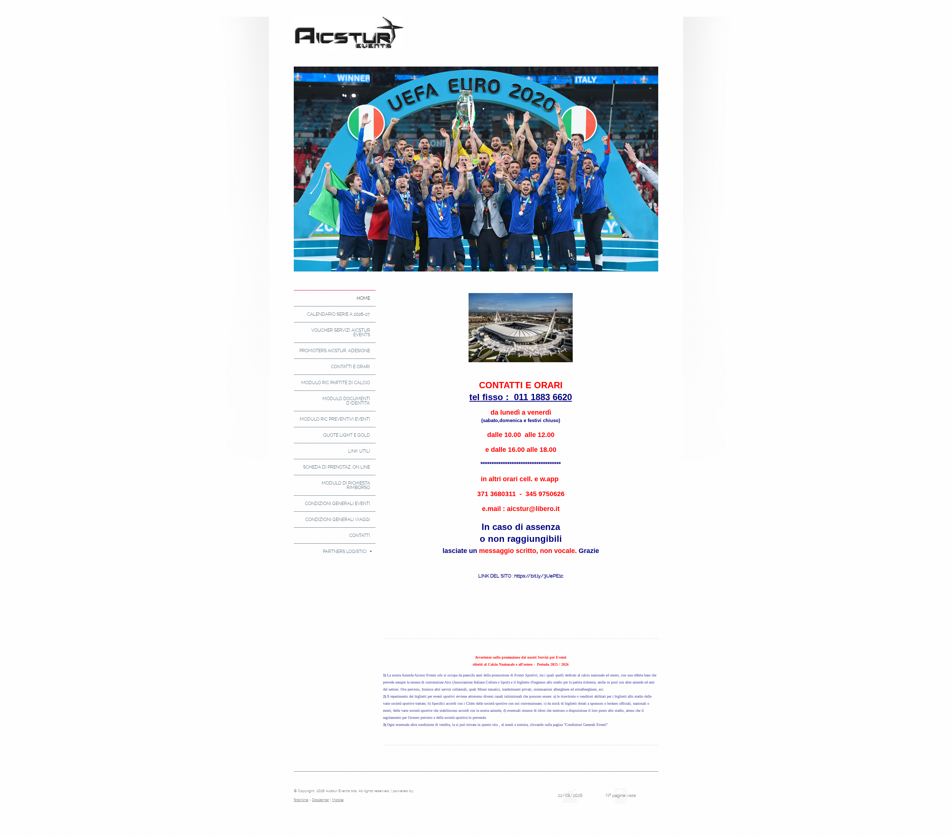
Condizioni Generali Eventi (337, 503)
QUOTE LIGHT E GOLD (346, 435)
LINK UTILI (359, 451)
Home (363, 298)
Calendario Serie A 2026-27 (338, 314)
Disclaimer (320, 800)
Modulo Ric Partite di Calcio (335, 382)
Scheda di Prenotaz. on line (336, 467)
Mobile (338, 800)
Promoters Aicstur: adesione (334, 350)
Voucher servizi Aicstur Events (340, 332)
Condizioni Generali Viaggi (337, 519)
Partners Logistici (345, 551)
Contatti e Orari (350, 366)
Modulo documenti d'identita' (346, 401)
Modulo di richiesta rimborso (346, 485)
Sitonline (301, 800)
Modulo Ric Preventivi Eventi (335, 419)
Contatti (359, 535)
